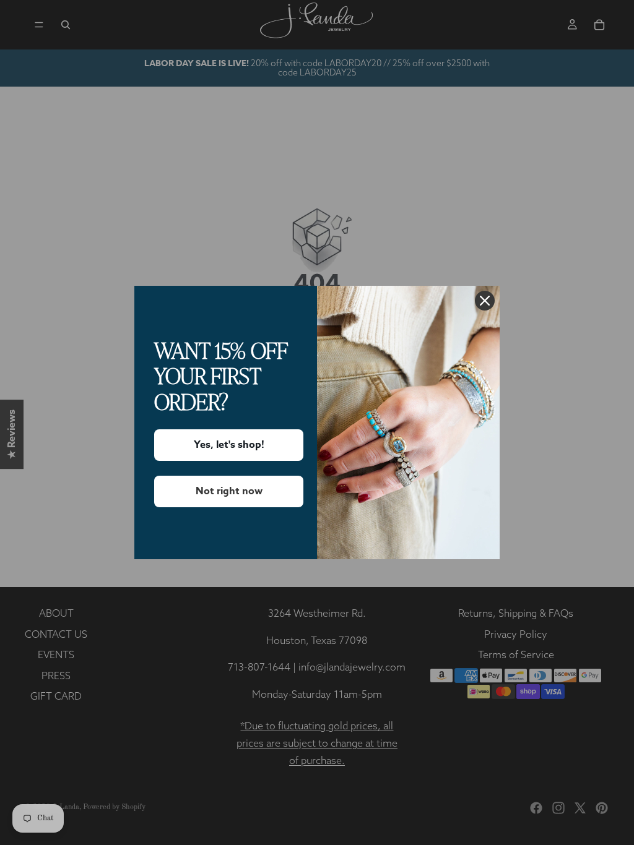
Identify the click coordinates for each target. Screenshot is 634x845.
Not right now (229, 491)
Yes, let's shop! (229, 444)
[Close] (485, 300)
